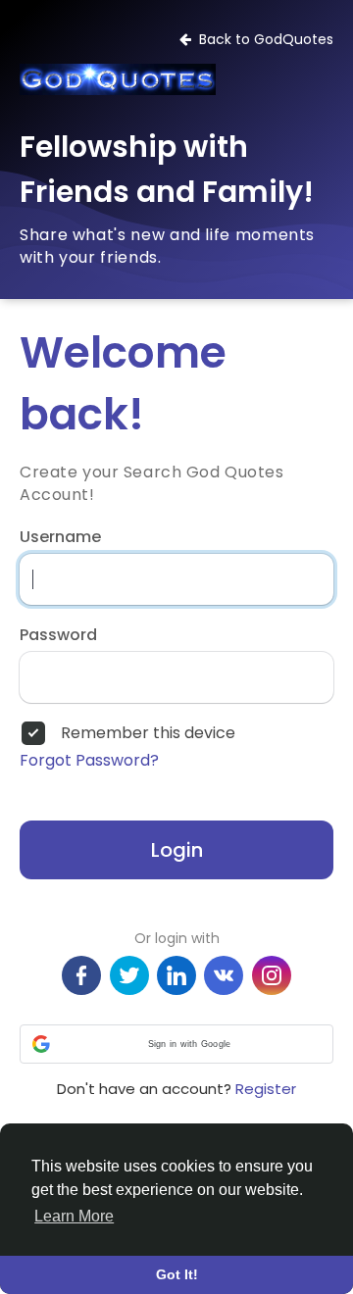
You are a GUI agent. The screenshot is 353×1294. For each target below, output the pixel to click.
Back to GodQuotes (262, 39)
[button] (176, 1044)
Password (58, 635)
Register (265, 1088)
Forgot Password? (89, 760)
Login (177, 850)
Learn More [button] (74, 1216)
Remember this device (148, 733)
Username (60, 537)
